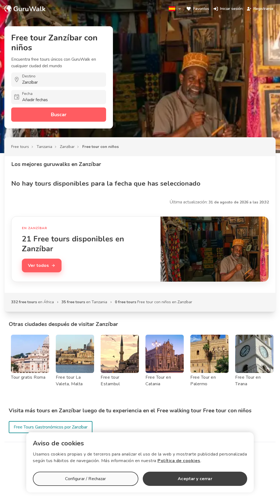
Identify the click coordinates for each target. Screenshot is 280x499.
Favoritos (201, 8)
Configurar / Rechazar (85, 479)
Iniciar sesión (231, 8)
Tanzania (44, 146)
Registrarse (263, 8)
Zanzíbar (67, 146)
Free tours (20, 146)
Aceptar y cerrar (195, 479)
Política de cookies (179, 461)
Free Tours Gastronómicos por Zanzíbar (51, 427)
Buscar (58, 114)
